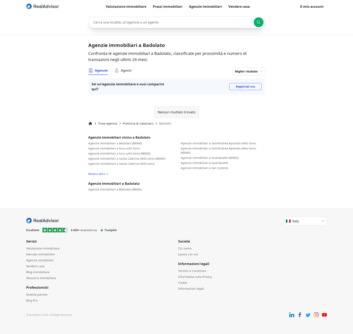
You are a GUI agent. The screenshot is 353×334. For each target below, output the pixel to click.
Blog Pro (32, 300)
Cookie (182, 283)
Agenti (126, 70)
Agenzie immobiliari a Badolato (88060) (115, 143)
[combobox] (176, 22)
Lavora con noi (188, 254)
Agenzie (101, 70)
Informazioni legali (191, 289)
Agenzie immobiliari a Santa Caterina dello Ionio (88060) (126, 158)
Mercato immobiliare (40, 254)
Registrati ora (245, 86)
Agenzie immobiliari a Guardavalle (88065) (210, 158)
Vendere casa (239, 6)
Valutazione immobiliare (126, 6)
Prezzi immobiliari (167, 6)
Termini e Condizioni (192, 271)
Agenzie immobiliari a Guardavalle (204, 163)
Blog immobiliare (38, 272)
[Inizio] (90, 123)
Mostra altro (96, 174)
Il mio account (312, 6)
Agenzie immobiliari (205, 6)
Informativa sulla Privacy (195, 277)
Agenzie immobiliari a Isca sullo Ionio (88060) (119, 153)
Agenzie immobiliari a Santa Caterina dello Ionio (121, 164)
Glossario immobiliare (41, 278)
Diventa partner (37, 294)
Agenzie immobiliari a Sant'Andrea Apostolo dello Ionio (218, 143)
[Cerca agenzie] (259, 22)
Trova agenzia (107, 123)
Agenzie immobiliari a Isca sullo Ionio (114, 148)
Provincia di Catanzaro (138, 123)
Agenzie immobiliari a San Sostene (204, 168)
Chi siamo (185, 248)
